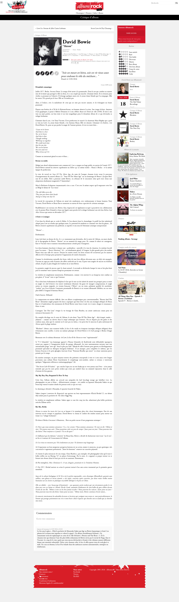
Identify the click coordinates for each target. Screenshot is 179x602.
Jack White (134, 179)
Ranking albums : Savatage (128, 239)
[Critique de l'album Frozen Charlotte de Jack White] (123, 188)
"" (131, 167)
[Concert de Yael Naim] (131, 264)
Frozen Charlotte (136, 181)
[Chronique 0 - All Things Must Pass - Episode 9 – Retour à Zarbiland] (131, 289)
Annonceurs (43, 579)
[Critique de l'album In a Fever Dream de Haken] (123, 201)
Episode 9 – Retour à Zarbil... (128, 301)
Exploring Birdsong (136, 154)
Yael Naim (121, 268)
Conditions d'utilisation (47, 581)
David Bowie (77, 42)
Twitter (75, 574)
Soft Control (134, 207)
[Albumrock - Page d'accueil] (89, 10)
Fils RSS (76, 576)
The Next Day (135, 128)
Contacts (42, 574)
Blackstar (133, 115)
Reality (132, 141)
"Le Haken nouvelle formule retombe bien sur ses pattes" (137, 198)
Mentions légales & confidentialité (51, 583)
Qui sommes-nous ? (46, 572)
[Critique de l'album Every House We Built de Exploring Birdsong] (123, 163)
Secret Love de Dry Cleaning (101, 28)
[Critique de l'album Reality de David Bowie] (123, 146)
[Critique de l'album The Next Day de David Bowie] (123, 133)
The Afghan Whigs (136, 205)
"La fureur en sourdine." (136, 210)
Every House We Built (137, 156)
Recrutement (43, 576)
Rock (131, 89)
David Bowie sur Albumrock (131, 80)
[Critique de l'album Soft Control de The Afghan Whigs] (123, 214)
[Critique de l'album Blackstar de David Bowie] (123, 120)
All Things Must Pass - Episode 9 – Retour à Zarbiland (130, 297)
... (119, 241)
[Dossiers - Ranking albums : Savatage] (131, 236)
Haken (132, 192)
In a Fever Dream (136, 194)
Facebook (76, 572)
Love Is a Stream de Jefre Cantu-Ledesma (51, 28)
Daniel (63, 79)
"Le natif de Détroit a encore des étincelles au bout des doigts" (136, 185)
